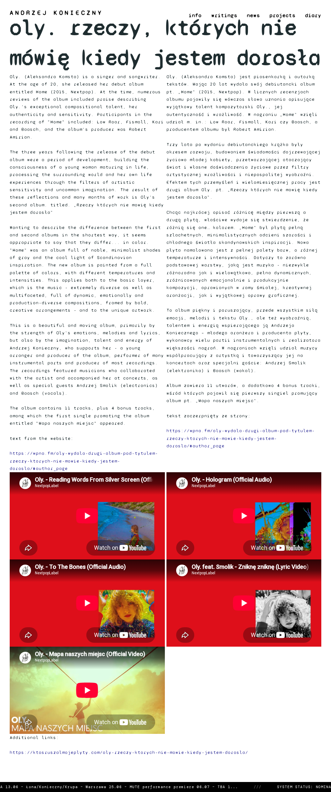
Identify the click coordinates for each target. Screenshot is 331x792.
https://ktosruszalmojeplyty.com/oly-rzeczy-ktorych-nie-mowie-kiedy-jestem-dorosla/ (129, 752)
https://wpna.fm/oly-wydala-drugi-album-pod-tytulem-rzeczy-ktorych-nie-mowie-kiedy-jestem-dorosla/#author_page (84, 461)
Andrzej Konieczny (56, 13)
